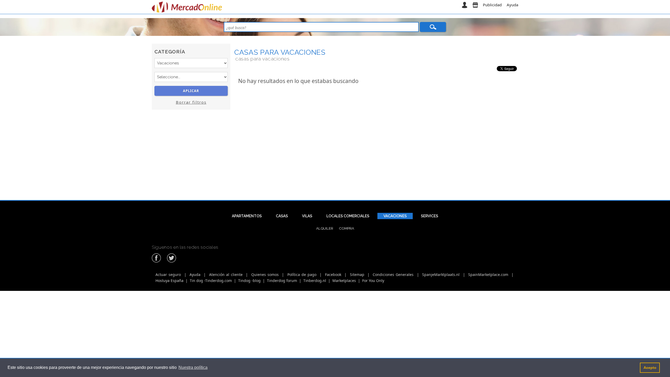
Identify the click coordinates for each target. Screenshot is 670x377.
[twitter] (171, 261)
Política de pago (301, 274)
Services (429, 216)
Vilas (307, 216)
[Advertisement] (191, 160)
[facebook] (156, 261)
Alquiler (324, 228)
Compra (346, 228)
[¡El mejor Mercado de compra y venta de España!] (188, 7)
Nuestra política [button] (193, 367)
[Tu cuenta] (464, 4)
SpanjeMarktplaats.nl (441, 274)
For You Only (373, 280)
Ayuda (512, 4)
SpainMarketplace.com (488, 274)
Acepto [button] (650, 367)
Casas (282, 216)
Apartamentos (247, 216)
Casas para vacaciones (280, 52)
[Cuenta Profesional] (475, 4)
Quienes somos (265, 274)
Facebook (333, 274)
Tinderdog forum (282, 280)
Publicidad (492, 4)
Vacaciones (395, 216)
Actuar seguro (168, 274)
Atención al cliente (226, 274)
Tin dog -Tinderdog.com (211, 280)
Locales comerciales (347, 216)
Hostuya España (169, 280)
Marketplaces (344, 280)
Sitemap (357, 274)
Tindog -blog (249, 280)
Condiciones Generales (393, 274)
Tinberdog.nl (314, 280)
